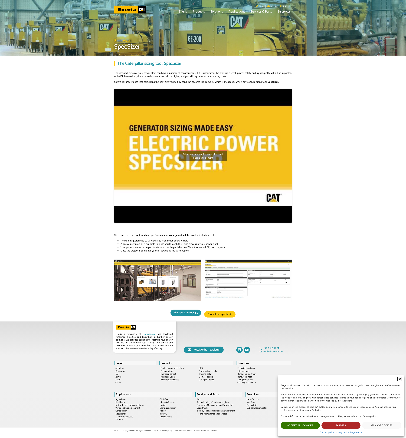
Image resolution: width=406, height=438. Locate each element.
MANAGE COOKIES (382, 425)
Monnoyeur (149, 334)
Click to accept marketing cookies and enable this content (203, 156)
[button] (399, 379)
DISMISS (341, 425)
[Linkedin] (239, 350)
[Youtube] (247, 350)
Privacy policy (342, 432)
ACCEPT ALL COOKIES (300, 425)
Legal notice (356, 432)
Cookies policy (327, 432)
